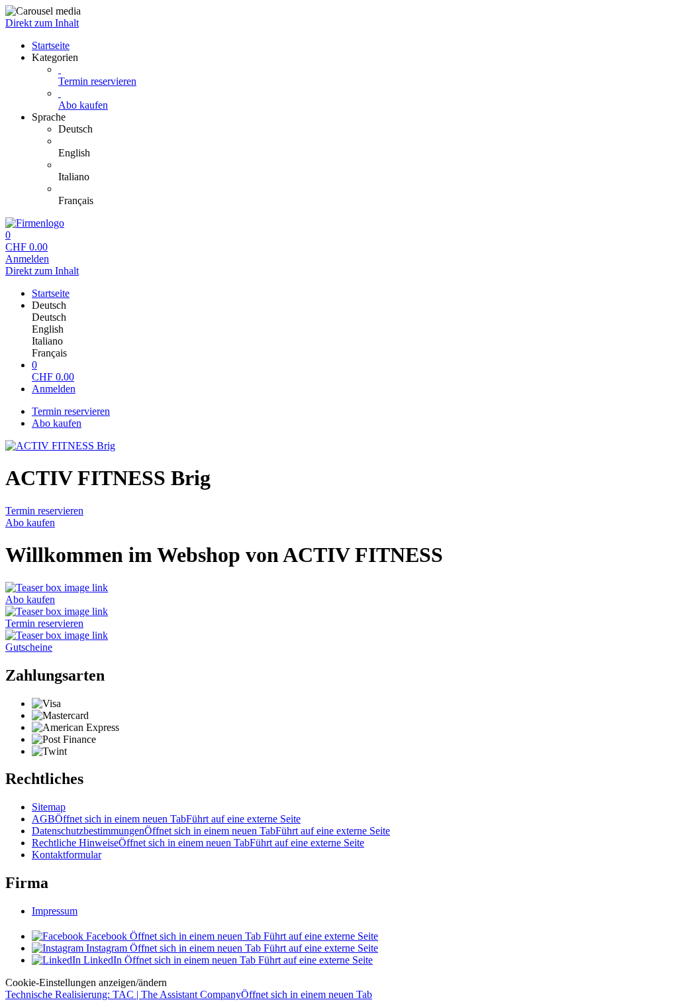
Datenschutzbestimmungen (211, 830)
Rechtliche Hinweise (198, 842)
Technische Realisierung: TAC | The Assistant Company (188, 994)
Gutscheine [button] (28, 647)
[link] (365, 129)
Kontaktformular (66, 854)
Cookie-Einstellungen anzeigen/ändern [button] (86, 982)
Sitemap (49, 806)
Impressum (54, 911)
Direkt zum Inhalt (42, 22)
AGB (166, 818)
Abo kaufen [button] (30, 599)
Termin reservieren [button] (44, 623)
